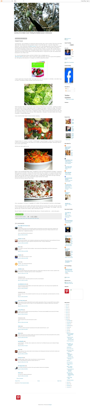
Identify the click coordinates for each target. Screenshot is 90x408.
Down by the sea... (70, 348)
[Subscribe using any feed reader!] (69, 62)
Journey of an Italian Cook (69, 67)
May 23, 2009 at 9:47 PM (22, 306)
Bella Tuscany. (33, 46)
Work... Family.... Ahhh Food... (70, 367)
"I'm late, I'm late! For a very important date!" (70, 338)
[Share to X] (34, 216)
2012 (67, 314)
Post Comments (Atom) (24, 382)
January (68, 387)
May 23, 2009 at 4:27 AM (22, 265)
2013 (67, 312)
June (68, 330)
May (68, 332)
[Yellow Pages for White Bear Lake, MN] (69, 283)
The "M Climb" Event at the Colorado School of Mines (69, 271)
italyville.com (67, 203)
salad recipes (36, 218)
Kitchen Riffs (67, 226)
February (69, 385)
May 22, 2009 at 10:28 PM (23, 243)
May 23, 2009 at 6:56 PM (22, 288)
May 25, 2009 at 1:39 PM (22, 353)
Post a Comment (20, 378)
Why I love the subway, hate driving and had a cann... (70, 374)
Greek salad (27, 218)
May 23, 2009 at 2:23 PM (22, 280)
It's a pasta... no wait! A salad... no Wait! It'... (70, 344)
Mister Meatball (68, 172)
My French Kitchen (69, 220)
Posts (67, 88)
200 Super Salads (18, 56)
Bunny (19, 333)
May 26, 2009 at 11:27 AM (23, 362)
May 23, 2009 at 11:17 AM (23, 273)
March (68, 383)
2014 (67, 310)
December (69, 320)
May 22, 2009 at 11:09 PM (23, 251)
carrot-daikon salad (21, 218)
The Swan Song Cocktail (72, 229)
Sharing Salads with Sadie (73, 128)
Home (38, 380)
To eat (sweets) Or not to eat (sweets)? (70, 370)
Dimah (19, 372)
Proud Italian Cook (68, 160)
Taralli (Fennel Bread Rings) (73, 122)
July (68, 328)
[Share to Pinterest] (36, 216)
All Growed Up (69, 362)
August (68, 327)
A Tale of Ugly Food (69, 378)
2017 (67, 306)
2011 (67, 315)
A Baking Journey (70, 380)
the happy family (21, 365)
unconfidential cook (22, 284)
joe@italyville (20, 341)
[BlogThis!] (32, 216)
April (68, 382)
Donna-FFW (20, 309)
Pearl (19, 261)
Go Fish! (68, 360)
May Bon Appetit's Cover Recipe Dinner (70, 334)
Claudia (19, 255)
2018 (67, 304)
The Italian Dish (68, 184)
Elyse (19, 246)
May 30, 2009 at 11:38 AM (23, 376)
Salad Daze (69, 347)
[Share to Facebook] (35, 216)
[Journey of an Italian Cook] (69, 82)
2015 (67, 309)
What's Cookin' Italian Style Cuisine (68, 148)
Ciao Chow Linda (21, 300)
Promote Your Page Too (69, 83)
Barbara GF (20, 357)
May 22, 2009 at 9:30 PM (22, 234)
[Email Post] (28, 216)
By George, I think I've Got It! (70, 351)
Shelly (19, 326)
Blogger (50, 404)
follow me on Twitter (70, 99)
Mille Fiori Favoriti (68, 269)
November (69, 322)
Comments (68, 90)
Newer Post (17, 380)
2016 (67, 307)
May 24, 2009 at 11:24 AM (23, 322)
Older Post (59, 380)
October (68, 323)
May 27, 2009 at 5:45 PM (22, 369)
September (69, 325)
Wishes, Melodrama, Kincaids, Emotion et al (70, 355)
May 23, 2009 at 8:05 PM (22, 296)
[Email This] (31, 216)
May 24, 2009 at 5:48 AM (22, 314)
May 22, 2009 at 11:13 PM (23, 258)
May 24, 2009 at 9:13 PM (22, 329)
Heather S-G (20, 238)
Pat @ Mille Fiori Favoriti (23, 225)
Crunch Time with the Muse (70, 358)
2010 (67, 317)
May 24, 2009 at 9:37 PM (22, 337)
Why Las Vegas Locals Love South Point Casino (68, 216)
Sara (19, 349)
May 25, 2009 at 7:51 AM (22, 345)
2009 (67, 319)
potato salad (32, 218)
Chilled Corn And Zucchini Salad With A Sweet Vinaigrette (68, 162)
